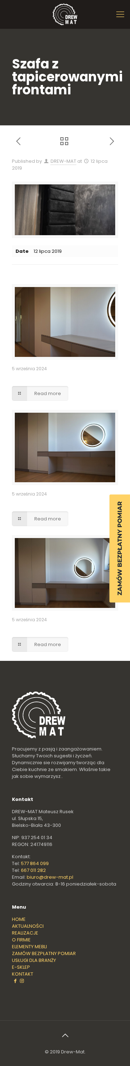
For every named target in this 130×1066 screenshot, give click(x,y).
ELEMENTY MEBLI (29, 946)
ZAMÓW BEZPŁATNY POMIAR (44, 953)
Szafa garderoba (34, 377)
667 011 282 (33, 870)
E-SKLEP (21, 967)
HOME (19, 919)
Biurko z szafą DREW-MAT (45, 628)
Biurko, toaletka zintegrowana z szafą (62, 502)
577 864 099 (35, 863)
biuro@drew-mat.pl (50, 877)
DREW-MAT (63, 161)
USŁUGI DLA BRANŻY (34, 960)
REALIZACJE (25, 933)
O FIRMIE (21, 939)
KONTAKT (22, 974)
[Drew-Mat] (65, 14)
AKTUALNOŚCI (28, 926)
